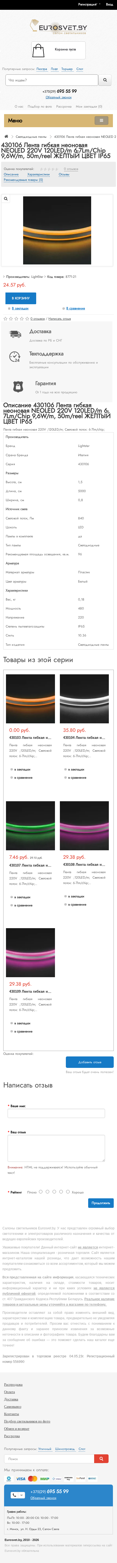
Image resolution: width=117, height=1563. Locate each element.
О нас (19, 106)
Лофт (55, 68)
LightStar (37, 276)
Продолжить (101, 1203)
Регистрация (87, 4)
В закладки (20, 308)
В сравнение (75, 308)
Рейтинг (16, 1192)
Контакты (11, 1414)
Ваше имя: (18, 1106)
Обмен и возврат (16, 1429)
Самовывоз (12, 1406)
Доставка (11, 1399)
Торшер (67, 68)
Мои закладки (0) (89, 106)
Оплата (9, 1392)
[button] (111, 4)
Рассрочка (64, 106)
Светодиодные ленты (31, 136)
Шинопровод (65, 1448)
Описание (11, 174)
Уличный (45, 1448)
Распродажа (13, 1384)
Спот (79, 68)
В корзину (21, 298)
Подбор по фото (40, 106)
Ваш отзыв (18, 1132)
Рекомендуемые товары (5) (23, 180)
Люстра (42, 68)
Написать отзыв (59, 318)
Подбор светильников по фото (27, 1421)
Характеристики (38, 174)
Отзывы (64, 174)
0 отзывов (71, 169)
